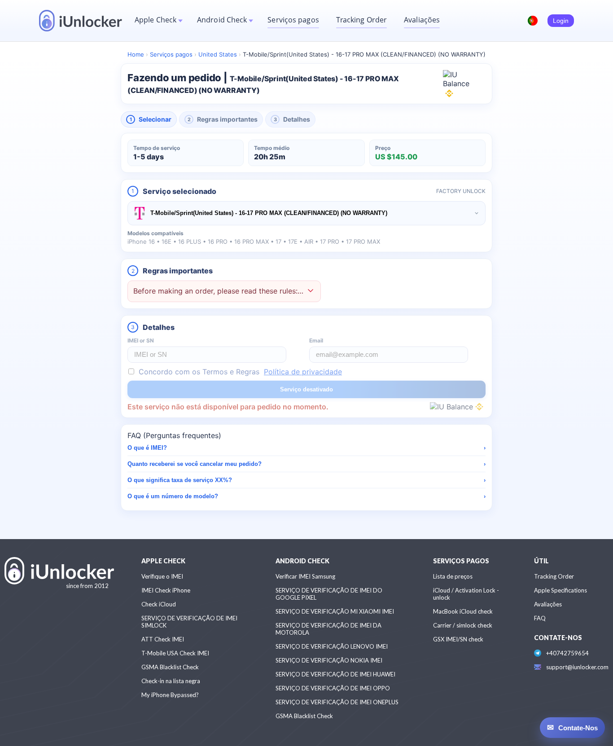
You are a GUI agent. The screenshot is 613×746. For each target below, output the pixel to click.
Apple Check (155, 20)
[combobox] (306, 213)
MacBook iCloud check (463, 611)
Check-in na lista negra (170, 681)
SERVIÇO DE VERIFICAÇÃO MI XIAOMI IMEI (335, 611)
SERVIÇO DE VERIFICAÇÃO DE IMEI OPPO (333, 688)
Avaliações (422, 20)
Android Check (222, 20)
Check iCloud (158, 604)
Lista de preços (453, 576)
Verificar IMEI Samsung (305, 576)
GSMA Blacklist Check (170, 667)
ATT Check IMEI (162, 639)
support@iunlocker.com (577, 667)
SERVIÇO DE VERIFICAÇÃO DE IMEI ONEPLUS (337, 702)
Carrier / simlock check (462, 625)
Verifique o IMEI (162, 576)
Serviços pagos (293, 20)
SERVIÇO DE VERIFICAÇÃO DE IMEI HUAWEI (335, 674)
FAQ (540, 618)
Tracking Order (361, 20)
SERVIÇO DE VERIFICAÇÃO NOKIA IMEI (329, 660)
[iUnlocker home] (80, 20)
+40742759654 (567, 653)
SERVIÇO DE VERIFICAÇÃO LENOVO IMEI (332, 646)
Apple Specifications (560, 590)
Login (561, 20)
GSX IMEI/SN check (458, 639)
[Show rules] (310, 291)
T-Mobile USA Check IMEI (175, 653)
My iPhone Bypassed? (170, 694)
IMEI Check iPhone (165, 590)
